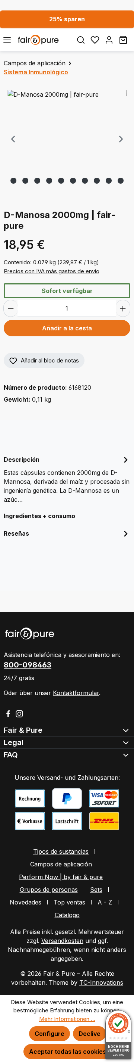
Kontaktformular (76, 693)
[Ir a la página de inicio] (44, 40)
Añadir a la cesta (67, 328)
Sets (96, 889)
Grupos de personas (49, 889)
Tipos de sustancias (61, 851)
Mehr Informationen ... (67, 1018)
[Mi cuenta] (109, 39)
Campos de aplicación (61, 864)
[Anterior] (13, 139)
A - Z (105, 902)
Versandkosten (62, 940)
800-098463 (27, 664)
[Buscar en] (81, 39)
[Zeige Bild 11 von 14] (109, 181)
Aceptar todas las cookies (67, 1051)
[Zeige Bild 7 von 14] (61, 181)
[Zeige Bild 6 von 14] (49, 181)
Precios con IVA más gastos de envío (51, 271)
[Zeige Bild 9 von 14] (85, 181)
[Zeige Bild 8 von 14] (73, 181)
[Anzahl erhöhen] (123, 308)
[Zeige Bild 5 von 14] (37, 181)
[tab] (67, 479)
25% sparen (67, 19)
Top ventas (69, 902)
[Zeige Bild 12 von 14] (121, 181)
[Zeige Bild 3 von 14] (13, 181)
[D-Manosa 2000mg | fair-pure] (67, 132)
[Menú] (7, 39)
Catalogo (67, 915)
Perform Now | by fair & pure (61, 877)
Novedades (25, 902)
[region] (67, 139)
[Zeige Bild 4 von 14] (25, 181)
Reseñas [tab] (16, 533)
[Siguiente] (121, 139)
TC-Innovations (101, 982)
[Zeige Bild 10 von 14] (97, 181)
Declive (89, 1033)
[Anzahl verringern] (10, 308)
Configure (49, 1033)
